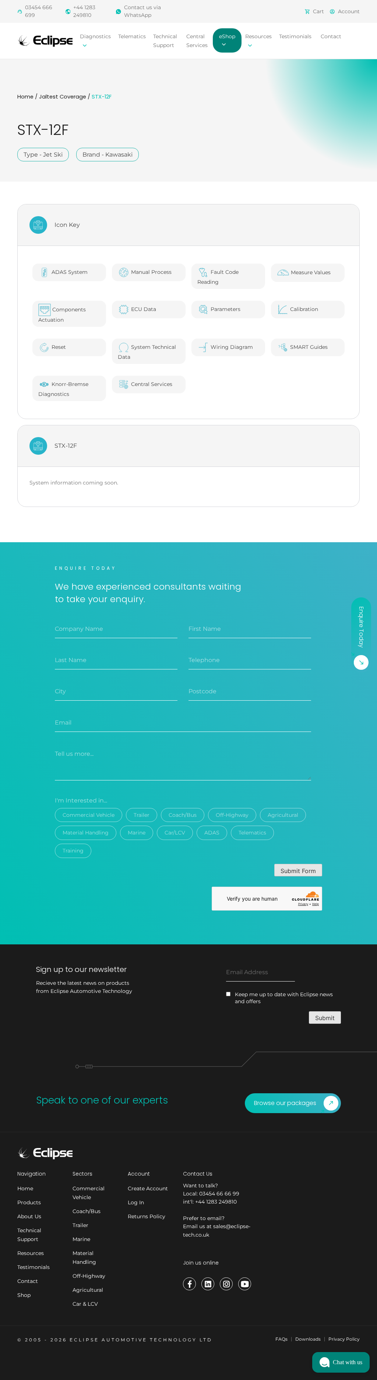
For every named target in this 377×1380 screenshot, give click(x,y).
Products (29, 1202)
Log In (136, 1202)
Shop (24, 1295)
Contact (331, 36)
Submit (325, 1018)
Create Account (148, 1188)
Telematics (132, 36)
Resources (30, 1253)
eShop (227, 36)
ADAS (211, 832)
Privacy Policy (344, 1339)
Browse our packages (285, 1103)
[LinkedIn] (207, 1283)
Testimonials (295, 36)
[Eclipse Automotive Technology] (45, 40)
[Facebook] (189, 1283)
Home (25, 96)
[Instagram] (226, 1283)
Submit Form (298, 871)
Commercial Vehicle (88, 815)
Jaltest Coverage (62, 96)
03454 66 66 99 (219, 1193)
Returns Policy (146, 1216)
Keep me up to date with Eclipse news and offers (284, 998)
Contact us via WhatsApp (142, 11)
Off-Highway (232, 815)
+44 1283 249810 (84, 11)
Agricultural (283, 815)
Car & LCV (85, 1304)
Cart (318, 11)
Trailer (141, 815)
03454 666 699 (38, 11)
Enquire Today (361, 627)
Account (349, 11)
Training (73, 850)
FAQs (281, 1339)
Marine (136, 832)
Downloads (308, 1339)
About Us (29, 1216)
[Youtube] (244, 1283)
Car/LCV (175, 832)
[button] (341, 1362)
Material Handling (86, 832)
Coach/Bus (183, 815)
